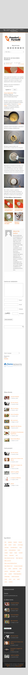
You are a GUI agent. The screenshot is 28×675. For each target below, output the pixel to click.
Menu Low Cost (8, 560)
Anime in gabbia (15, 471)
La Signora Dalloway (16, 477)
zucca (6, 581)
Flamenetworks (18, 666)
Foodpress (21, 29)
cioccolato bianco (14, 547)
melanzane (11, 555)
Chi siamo (8, 29)
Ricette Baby (7, 576)
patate (20, 568)
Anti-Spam (21, 313)
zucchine (10, 581)
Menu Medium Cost (8, 566)
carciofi (9, 544)
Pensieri (17, 29)
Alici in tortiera (14, 408)
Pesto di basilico (15, 414)
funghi (15, 552)
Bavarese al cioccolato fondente (12, 58)
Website (21, 309)
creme (11, 63)
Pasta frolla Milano (15, 438)
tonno (10, 579)
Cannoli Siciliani (15, 396)
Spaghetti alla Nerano (16, 426)
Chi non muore (14, 402)
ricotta (6, 579)
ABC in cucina (6, 30)
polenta (18, 571)
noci (5, 568)
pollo (6, 573)
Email (20, 304)
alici (5, 542)
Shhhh (12, 483)
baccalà (15, 542)
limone (6, 555)
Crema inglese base (8, 93)
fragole (11, 552)
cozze (6, 550)
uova (14, 579)
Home (4, 29)
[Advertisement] (14, 14)
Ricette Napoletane (13, 30)
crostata (6, 552)
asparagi (10, 542)
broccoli (20, 542)
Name (20, 300)
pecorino (6, 571)
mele (17, 555)
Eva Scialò (8, 664)
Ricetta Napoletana (17, 573)
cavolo (14, 544)
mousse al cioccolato (18, 566)
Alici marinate (14, 420)
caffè (5, 544)
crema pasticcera (12, 550)
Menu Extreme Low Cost (9, 558)
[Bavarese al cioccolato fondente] (14, 70)
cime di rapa (20, 544)
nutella (9, 568)
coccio (20, 547)
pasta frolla (15, 568)
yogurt (18, 579)
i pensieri (20, 552)
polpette (10, 573)
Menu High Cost (19, 558)
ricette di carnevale (15, 576)
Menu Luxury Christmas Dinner (11, 563)
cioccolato (7, 63)
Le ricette (12, 29)
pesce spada (12, 571)
